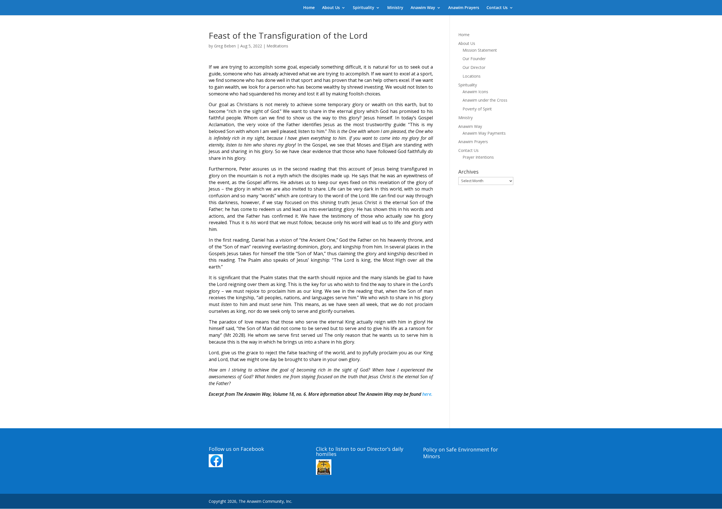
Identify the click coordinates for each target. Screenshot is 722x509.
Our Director (474, 67)
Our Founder (474, 58)
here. (427, 394)
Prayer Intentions (478, 157)
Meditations (277, 46)
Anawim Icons (475, 91)
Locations (472, 76)
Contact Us (497, 8)
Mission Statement (480, 50)
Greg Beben (225, 46)
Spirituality (363, 8)
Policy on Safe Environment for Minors (460, 453)
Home (309, 8)
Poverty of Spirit (477, 109)
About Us (331, 8)
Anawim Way (423, 8)
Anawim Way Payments (484, 133)
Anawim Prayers (463, 8)
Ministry (395, 8)
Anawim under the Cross (485, 100)
